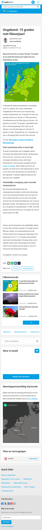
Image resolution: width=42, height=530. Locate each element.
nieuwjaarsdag (27, 268)
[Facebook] (15, 263)
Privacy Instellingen (7, 526)
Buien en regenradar (8, 475)
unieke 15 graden (9, 166)
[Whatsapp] (12, 263)
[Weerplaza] (7, 2)
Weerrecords (11, 277)
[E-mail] (8, 263)
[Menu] (38, 2)
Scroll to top (38, 526)
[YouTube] (11, 503)
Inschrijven (6, 522)
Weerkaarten (5, 483)
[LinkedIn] (8, 503)
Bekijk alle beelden (21, 376)
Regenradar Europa (20, 483)
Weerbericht (27, 479)
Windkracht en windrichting (11, 487)
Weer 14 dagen (29, 487)
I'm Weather (33, 399)
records (15, 268)
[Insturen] (37, 351)
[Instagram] (14, 503)
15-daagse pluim (7, 491)
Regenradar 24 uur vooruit (10, 479)
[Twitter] (19, 263)
